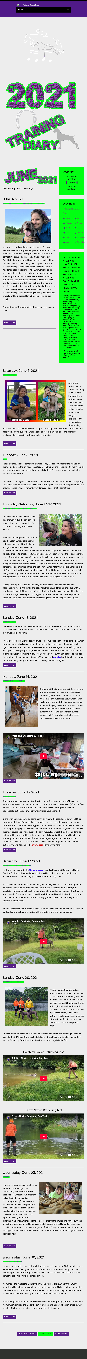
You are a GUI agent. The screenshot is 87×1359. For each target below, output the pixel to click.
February (68, 223)
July (78, 218)
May (67, 237)
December (81, 242)
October (80, 233)
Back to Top (9, 322)
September (81, 228)
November (81, 237)
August (79, 223)
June (67, 242)
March (67, 228)
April (67, 233)
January (68, 218)
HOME (21, 10)
